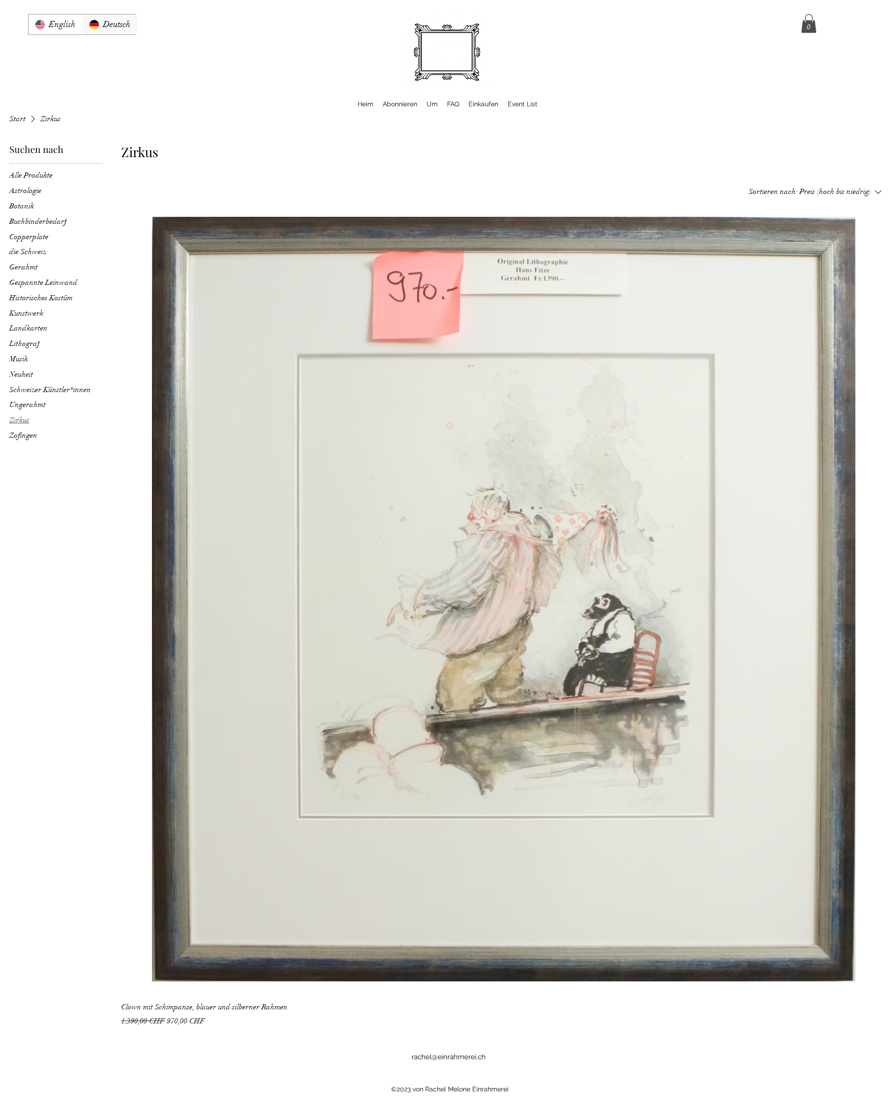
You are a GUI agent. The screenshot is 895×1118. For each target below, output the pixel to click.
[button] (809, 23)
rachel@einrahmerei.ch (449, 1057)
